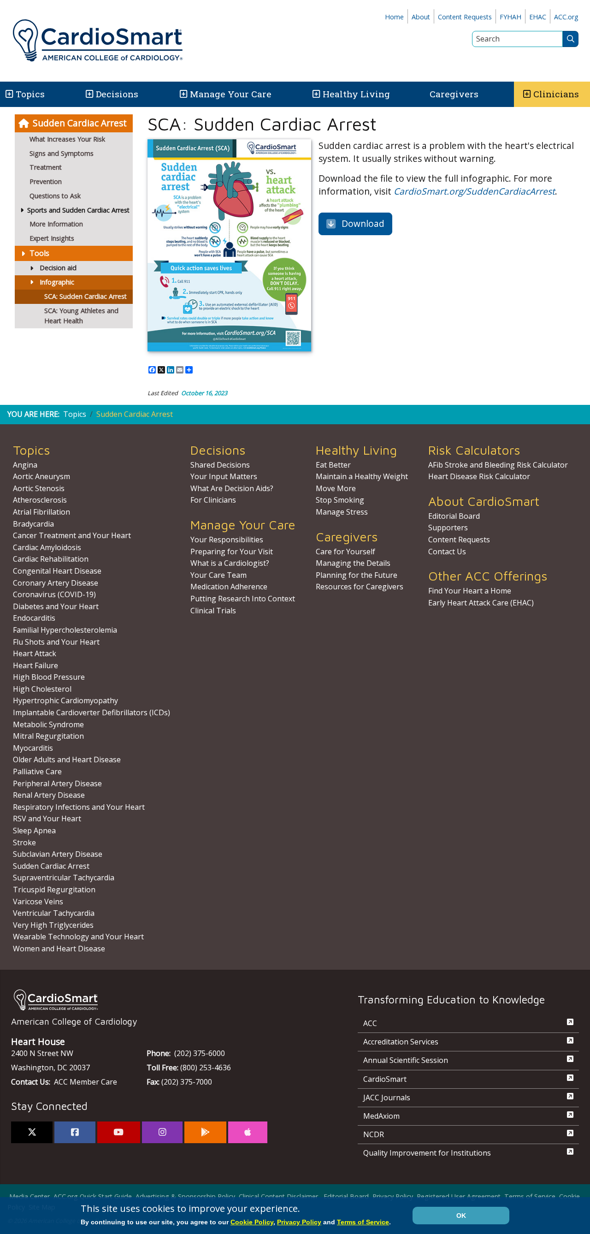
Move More (336, 488)
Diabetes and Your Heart (56, 606)
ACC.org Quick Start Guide (92, 1196)
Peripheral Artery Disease (57, 783)
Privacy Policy (392, 1196)
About (421, 16)
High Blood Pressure (49, 677)
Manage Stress (342, 512)
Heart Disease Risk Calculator (479, 476)
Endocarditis (34, 618)
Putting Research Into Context (242, 598)
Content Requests (465, 16)
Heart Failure (35, 665)
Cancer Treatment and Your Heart (72, 535)
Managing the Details (353, 563)
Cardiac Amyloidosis (47, 547)
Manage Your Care (230, 94)
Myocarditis (33, 748)
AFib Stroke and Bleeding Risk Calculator (498, 465)
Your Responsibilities (226, 539)
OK (461, 1215)
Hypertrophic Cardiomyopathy (65, 700)
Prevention (46, 181)
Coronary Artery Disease (55, 583)
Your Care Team (218, 575)
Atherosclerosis (40, 500)
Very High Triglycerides (53, 925)
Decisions (117, 94)
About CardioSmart (483, 501)
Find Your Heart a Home (469, 591)
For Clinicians (213, 500)
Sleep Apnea (34, 830)
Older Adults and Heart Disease (67, 759)
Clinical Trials (213, 610)
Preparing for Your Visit (231, 551)
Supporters (448, 527)
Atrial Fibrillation (41, 512)
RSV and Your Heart (47, 818)
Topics (74, 414)
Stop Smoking (340, 500)
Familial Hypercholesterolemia (65, 630)
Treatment (46, 167)
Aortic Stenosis (39, 488)
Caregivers (454, 94)
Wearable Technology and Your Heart (78, 936)
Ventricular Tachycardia (53, 913)
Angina (25, 465)
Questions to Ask (55, 195)
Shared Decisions (220, 465)
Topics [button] (30, 94)
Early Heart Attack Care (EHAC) (481, 603)
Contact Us (447, 551)
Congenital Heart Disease (57, 571)
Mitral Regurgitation (48, 736)
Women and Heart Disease (59, 948)
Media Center (29, 1196)
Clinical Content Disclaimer (278, 1196)
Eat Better (333, 465)
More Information (56, 224)
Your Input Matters (223, 476)
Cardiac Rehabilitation (50, 559)
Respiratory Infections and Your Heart (79, 807)
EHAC (537, 16)
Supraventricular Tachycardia (63, 877)
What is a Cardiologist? (229, 563)
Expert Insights (52, 238)
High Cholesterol (42, 689)
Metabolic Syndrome (48, 724)
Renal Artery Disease (49, 795)
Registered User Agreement (459, 1196)
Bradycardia (33, 524)
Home (394, 16)
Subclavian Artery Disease (57, 854)
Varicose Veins (38, 901)
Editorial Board (454, 516)
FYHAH (510, 16)
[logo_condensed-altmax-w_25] (166, 1000)
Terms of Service (529, 1196)
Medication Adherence (228, 586)
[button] (8, 94)
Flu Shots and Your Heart (56, 642)
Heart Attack (34, 653)
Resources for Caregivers (359, 586)
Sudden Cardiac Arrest (80, 123)
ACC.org (566, 16)
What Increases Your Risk (67, 139)
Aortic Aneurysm (41, 476)
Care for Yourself (345, 551)
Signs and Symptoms (62, 153)
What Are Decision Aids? (231, 488)
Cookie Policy (251, 1222)
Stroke (24, 842)
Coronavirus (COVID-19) (54, 594)
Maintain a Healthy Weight (362, 476)
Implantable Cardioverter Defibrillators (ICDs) (91, 712)
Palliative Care (37, 771)
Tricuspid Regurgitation (54, 889)
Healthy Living (356, 94)
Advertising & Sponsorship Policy (185, 1196)
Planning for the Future (356, 575)
